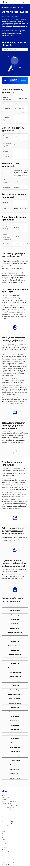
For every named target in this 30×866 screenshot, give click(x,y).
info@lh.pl (8, 810)
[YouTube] (8, 864)
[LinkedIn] (4, 864)
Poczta (3, 831)
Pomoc (4, 819)
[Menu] (26, 2)
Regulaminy (5, 853)
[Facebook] (2, 864)
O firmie (4, 849)
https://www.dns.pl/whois (21, 244)
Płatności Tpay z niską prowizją (10, 844)
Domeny (4, 833)
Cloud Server (5, 847)
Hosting (4, 837)
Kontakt (4, 817)
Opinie (3, 839)
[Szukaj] (23, 2)
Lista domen (5, 835)
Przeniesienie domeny (7, 841)
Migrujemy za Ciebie (7, 855)
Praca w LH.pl (5, 851)
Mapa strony (5, 828)
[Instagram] (6, 864)
